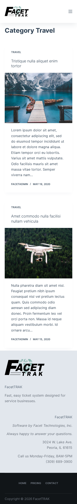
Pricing (36, 483)
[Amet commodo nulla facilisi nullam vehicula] (39, 253)
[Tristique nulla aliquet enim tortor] (39, 98)
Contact (51, 483)
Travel (16, 52)
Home (22, 483)
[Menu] (70, 11)
